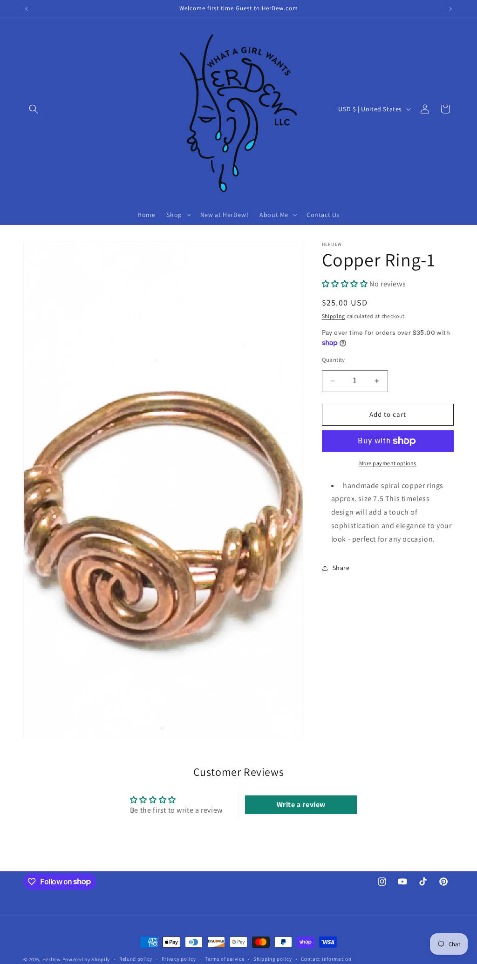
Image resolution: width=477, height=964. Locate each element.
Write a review (301, 804)
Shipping (334, 315)
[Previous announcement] (26, 9)
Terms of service (224, 959)
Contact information (326, 959)
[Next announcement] (450, 9)
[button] (33, 109)
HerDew (51, 959)
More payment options (387, 463)
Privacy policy (179, 959)
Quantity (333, 360)
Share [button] (341, 567)
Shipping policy (272, 959)
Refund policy (135, 959)
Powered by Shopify (86, 959)
